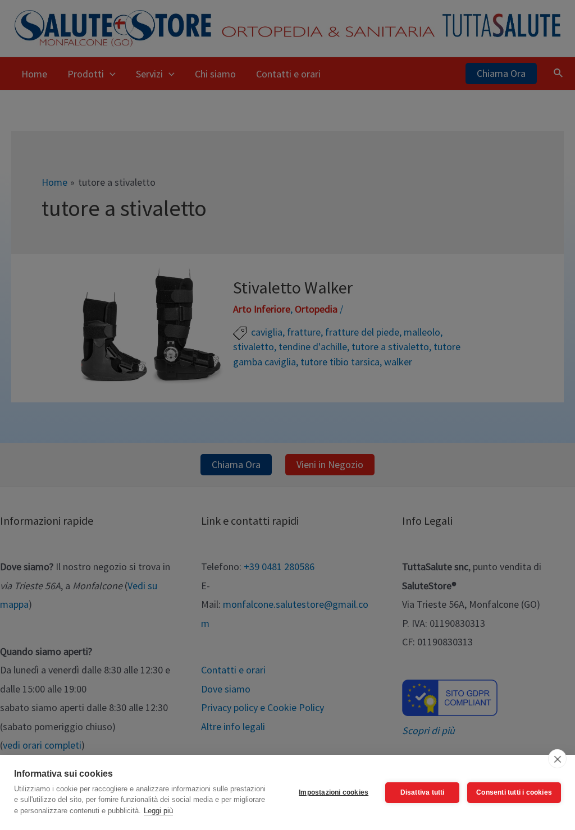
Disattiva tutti (422, 792)
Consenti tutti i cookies (514, 792)
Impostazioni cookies (333, 792)
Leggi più (158, 810)
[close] (557, 758)
